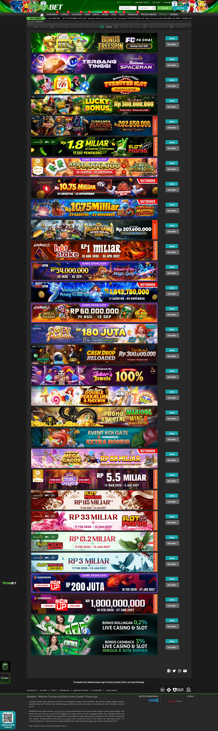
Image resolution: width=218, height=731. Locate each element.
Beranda (31, 21)
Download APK (124, 2)
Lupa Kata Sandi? (142, 2)
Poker (87, 14)
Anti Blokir (43, 690)
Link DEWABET (97, 690)
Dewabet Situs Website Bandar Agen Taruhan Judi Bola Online (44, 6)
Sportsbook (52, 14)
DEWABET (32, 701)
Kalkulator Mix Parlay (80, 690)
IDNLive (96, 14)
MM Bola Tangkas (148, 14)
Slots (122, 14)
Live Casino (77, 14)
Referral (174, 14)
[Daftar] (169, 34)
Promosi (163, 14)
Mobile (53, 690)
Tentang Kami (31, 690)
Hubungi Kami (169, 2)
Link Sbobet (66, 718)
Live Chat (156, 2)
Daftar (180, 8)
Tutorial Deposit (111, 690)
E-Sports (65, 14)
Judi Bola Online (60, 711)
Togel (113, 14)
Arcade (105, 14)
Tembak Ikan (133, 14)
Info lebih (171, 44)
